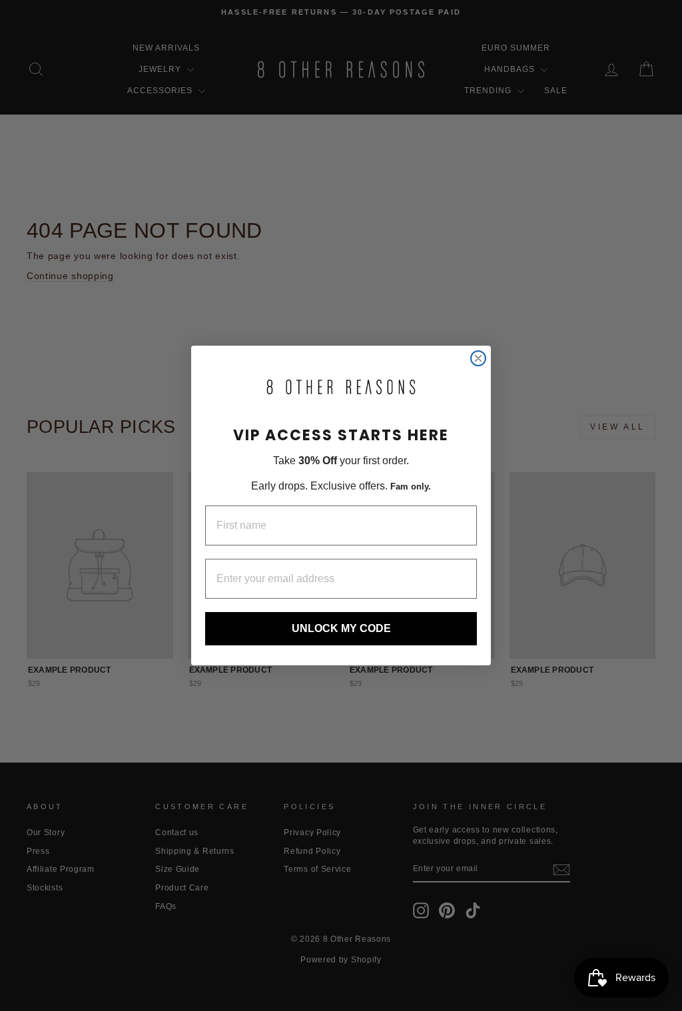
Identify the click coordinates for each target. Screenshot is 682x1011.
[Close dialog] (478, 358)
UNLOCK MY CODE (341, 628)
